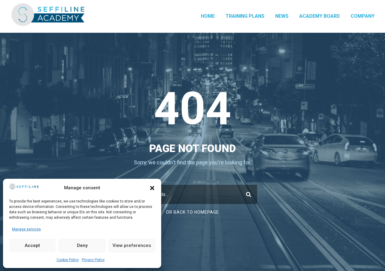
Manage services (26, 229)
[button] (152, 188)
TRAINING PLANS (245, 16)
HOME (208, 16)
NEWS (281, 16)
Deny (82, 245)
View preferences (131, 245)
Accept (32, 245)
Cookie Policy (68, 260)
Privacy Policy (93, 260)
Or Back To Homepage (192, 212)
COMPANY (362, 16)
